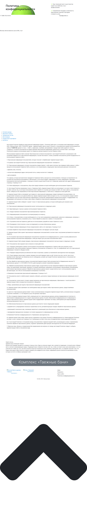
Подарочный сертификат (9, 138)
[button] (6, 7)
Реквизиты (60, 372)
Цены (58, 370)
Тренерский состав (8, 135)
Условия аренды (7, 132)
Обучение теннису (8, 133)
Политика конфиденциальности (66, 375)
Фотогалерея (6, 137)
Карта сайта (60, 374)
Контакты (5, 140)
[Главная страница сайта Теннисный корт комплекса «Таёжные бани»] (11, 23)
